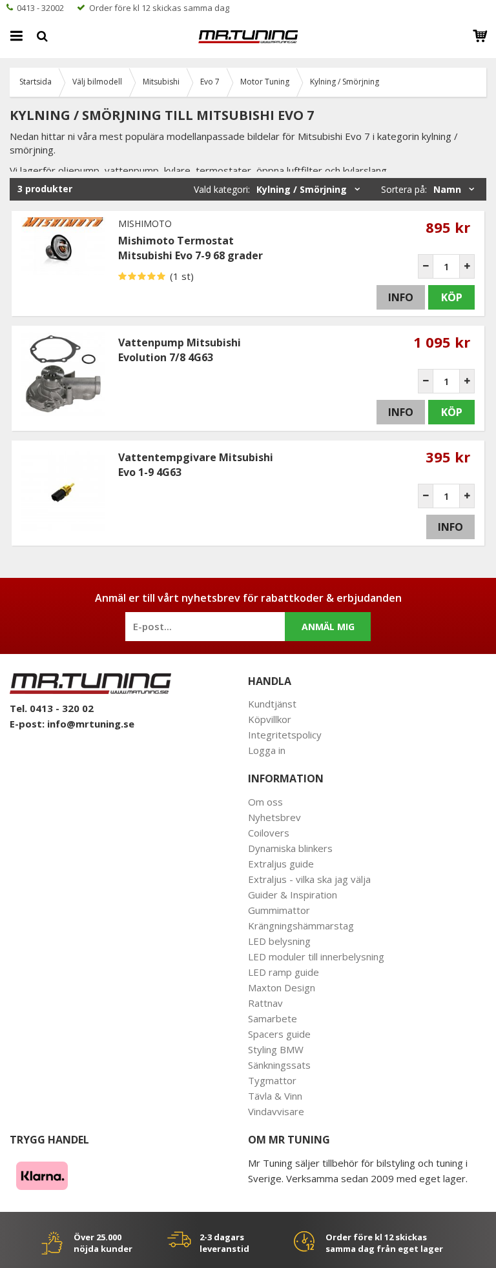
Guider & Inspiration (292, 894)
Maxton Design (281, 987)
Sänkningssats (279, 1064)
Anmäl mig (328, 626)
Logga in (266, 750)
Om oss (265, 801)
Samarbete (272, 1018)
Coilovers (268, 832)
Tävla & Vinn (275, 1095)
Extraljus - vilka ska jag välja (309, 879)
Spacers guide (279, 1033)
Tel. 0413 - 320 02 (52, 708)
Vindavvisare (276, 1111)
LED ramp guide (283, 972)
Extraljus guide (281, 863)
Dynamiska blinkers (290, 848)
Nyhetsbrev (274, 817)
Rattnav (265, 1002)
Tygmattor (272, 1080)
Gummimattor (279, 910)
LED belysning (279, 941)
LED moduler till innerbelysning (316, 956)
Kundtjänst (272, 703)
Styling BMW (276, 1049)
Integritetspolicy (285, 734)
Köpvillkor (269, 719)
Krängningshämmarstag (301, 925)
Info (400, 297)
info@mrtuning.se (90, 723)
